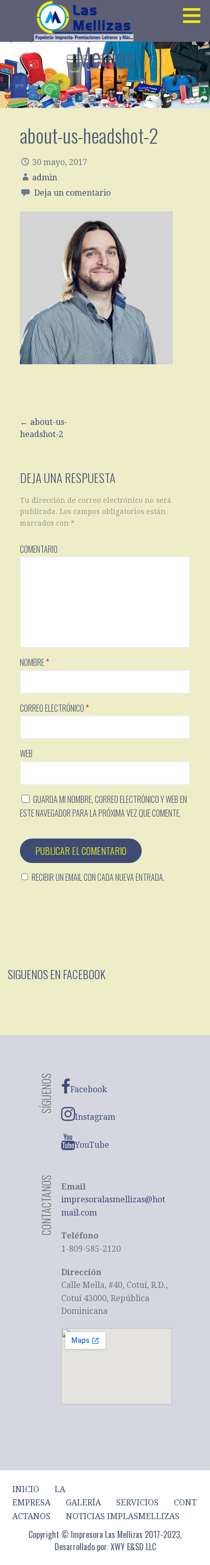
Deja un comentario (72, 193)
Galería (83, 1502)
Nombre (34, 662)
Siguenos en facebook (57, 974)
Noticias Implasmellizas (122, 1516)
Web (26, 753)
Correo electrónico (54, 708)
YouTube (92, 1145)
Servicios (137, 1502)
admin (44, 177)
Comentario (39, 549)
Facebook (88, 1089)
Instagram (95, 1117)
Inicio (25, 1489)
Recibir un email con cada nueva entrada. (98, 877)
